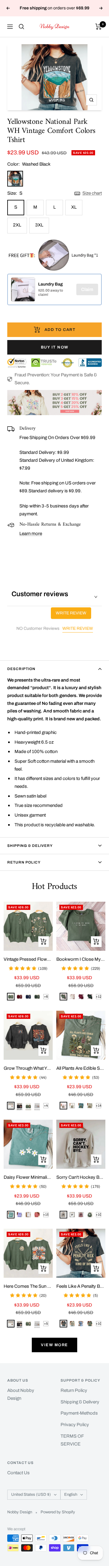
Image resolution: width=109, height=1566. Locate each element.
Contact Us (18, 1472)
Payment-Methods (79, 1413)
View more (54, 1345)
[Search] (21, 26)
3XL (39, 225)
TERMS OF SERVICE (72, 1440)
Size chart (92, 193)
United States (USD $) (31, 1494)
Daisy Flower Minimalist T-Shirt (28, 1177)
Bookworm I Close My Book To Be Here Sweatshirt (80, 959)
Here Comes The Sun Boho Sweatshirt (28, 1286)
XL (74, 207)
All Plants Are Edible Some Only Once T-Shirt (80, 1068)
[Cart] (98, 27)
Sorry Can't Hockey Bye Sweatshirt (80, 1177)
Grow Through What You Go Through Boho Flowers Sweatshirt (28, 1068)
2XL (17, 225)
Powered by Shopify (58, 1512)
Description (21, 669)
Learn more (30, 533)
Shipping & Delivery (30, 846)
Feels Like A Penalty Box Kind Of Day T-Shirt (80, 1286)
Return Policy (24, 862)
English (70, 1494)
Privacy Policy (75, 1424)
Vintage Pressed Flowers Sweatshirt (28, 959)
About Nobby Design (20, 1394)
